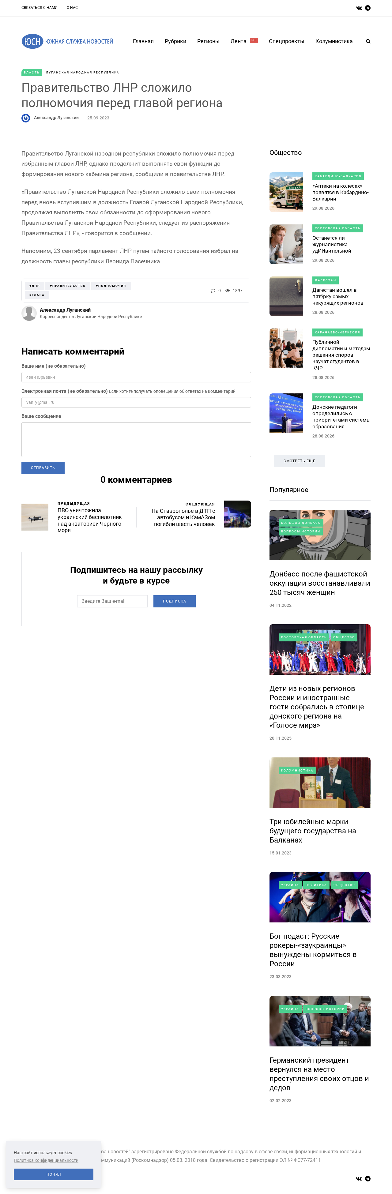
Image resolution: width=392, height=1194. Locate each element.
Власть (32, 72)
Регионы (208, 41)
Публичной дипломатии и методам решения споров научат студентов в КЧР (341, 355)
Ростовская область (337, 228)
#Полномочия (111, 285)
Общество (286, 152)
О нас (72, 8)
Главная (143, 41)
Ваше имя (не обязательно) (53, 366)
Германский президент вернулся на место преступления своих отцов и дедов (319, 1074)
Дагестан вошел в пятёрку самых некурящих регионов (338, 296)
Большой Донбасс (301, 522)
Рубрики (175, 41)
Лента (243, 41)
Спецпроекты (286, 41)
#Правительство (68, 285)
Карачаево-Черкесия (337, 332)
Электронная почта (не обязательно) (64, 391)
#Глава (37, 295)
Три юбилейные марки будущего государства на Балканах (313, 830)
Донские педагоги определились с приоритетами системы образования (341, 417)
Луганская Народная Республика (82, 72)
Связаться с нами (39, 8)
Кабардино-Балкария (338, 176)
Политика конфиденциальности (46, 1160)
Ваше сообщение (41, 416)
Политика (316, 885)
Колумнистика (334, 41)
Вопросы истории (300, 531)
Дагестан (325, 280)
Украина (290, 885)
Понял (54, 1174)
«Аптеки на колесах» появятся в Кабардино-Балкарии (340, 192)
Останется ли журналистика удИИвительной (331, 244)
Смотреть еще (299, 461)
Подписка (174, 601)
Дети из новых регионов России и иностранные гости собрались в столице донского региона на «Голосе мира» (317, 707)
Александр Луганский (56, 117)
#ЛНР (34, 285)
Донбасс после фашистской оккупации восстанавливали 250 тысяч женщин (320, 583)
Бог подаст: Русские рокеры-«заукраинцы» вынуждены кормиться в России (313, 950)
